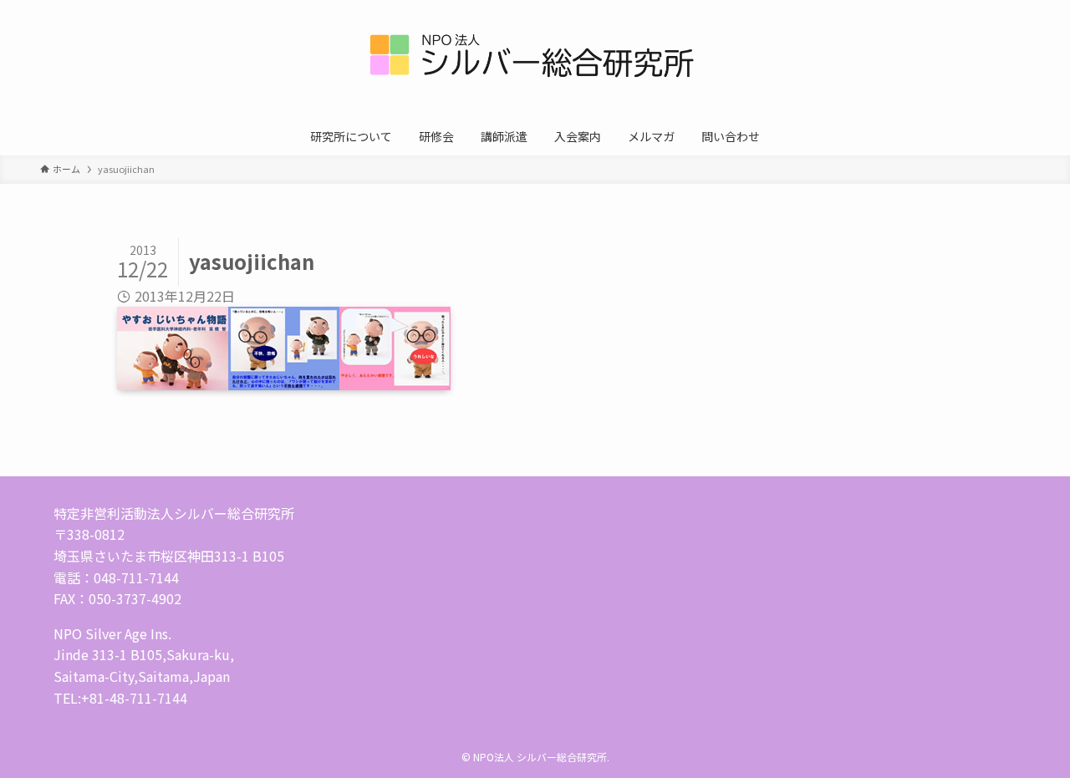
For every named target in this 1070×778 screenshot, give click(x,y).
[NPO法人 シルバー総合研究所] (535, 62)
